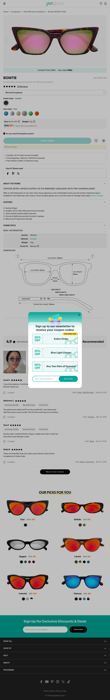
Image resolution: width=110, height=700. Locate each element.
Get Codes (68, 379)
